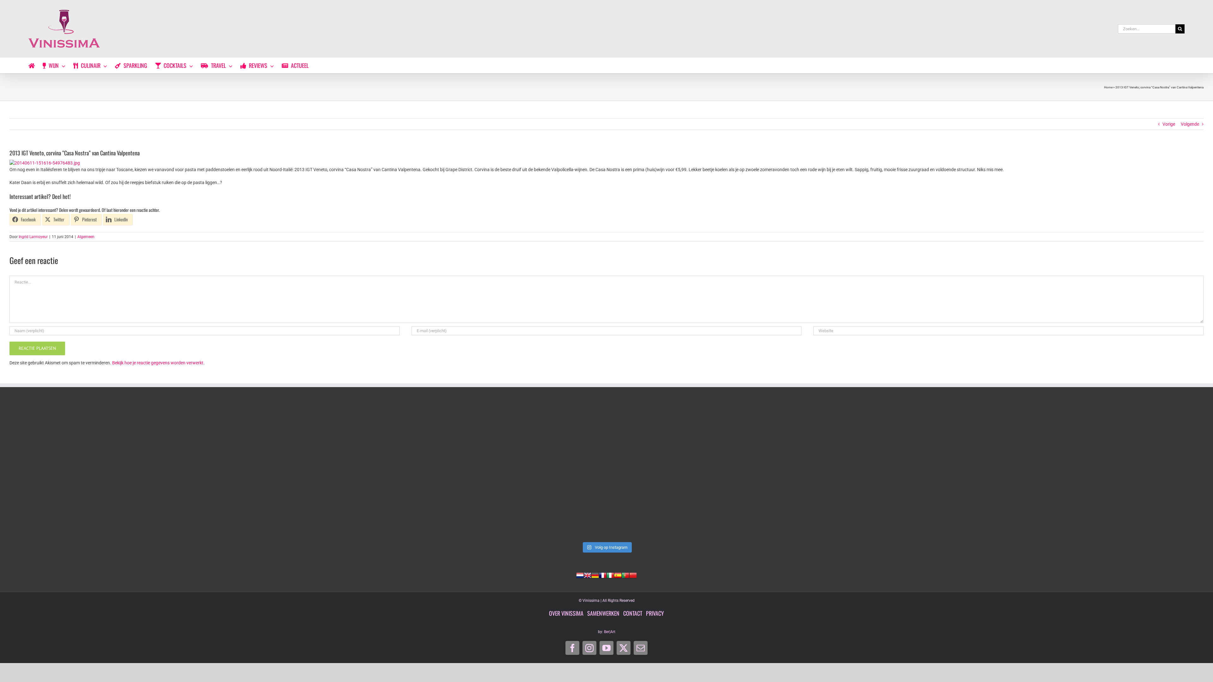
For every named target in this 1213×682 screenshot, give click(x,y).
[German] (595, 574)
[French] (602, 574)
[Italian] (610, 574)
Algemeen (85, 237)
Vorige (1168, 124)
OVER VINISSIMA (566, 613)
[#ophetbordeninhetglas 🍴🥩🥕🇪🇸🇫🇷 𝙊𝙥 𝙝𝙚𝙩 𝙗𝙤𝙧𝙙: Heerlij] (367, 470)
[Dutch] (580, 574)
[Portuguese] (625, 574)
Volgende (1190, 124)
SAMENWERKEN (603, 613)
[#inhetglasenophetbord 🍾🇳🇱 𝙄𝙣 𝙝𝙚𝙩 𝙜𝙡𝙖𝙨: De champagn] (846, 470)
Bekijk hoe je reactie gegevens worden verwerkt (157, 362)
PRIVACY (655, 613)
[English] (587, 574)
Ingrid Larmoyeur (33, 237)
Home (1108, 87)
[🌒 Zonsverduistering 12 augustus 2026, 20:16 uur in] (1085, 470)
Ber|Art (609, 632)
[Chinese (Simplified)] (633, 574)
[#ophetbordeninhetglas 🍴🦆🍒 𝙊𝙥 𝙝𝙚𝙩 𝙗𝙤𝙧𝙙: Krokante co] (606, 470)
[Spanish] (618, 574)
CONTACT (632, 613)
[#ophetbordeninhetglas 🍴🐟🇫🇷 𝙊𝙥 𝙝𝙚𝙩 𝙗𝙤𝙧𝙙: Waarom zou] (127, 470)
